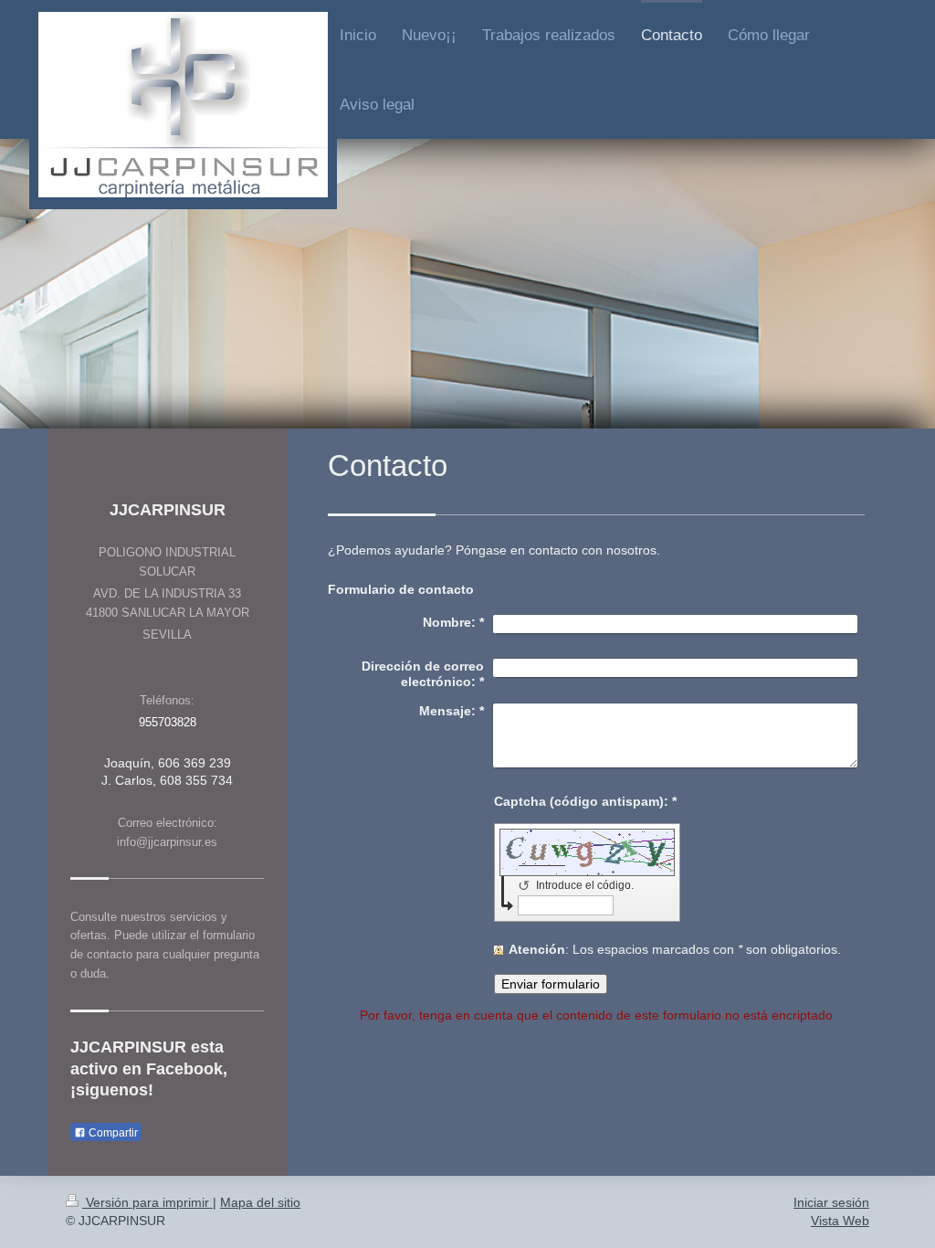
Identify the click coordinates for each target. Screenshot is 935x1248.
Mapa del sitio (260, 1202)
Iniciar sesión (831, 1202)
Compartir (112, 1132)
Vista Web (840, 1220)
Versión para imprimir (147, 1202)
